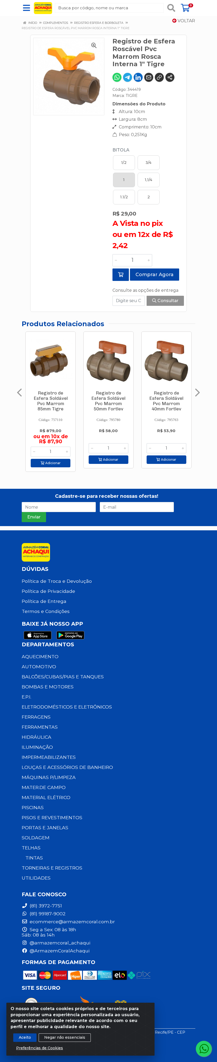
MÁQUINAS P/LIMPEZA (49, 777)
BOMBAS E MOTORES (48, 686)
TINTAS (34, 858)
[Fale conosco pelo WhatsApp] (204, 1049)
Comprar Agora (154, 274)
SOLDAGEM (35, 837)
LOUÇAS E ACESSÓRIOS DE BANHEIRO (67, 767)
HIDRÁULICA (36, 737)
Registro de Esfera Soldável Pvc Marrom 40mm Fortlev (166, 400)
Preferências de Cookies (39, 1048)
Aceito (25, 1037)
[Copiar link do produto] (159, 77)
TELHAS (31, 847)
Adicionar (52, 463)
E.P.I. (26, 697)
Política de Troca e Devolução (57, 581)
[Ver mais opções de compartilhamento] (169, 77)
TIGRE (132, 95)
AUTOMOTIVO (39, 666)
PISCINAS (33, 807)
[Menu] (26, 8)
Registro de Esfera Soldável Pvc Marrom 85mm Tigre (51, 400)
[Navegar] (19, 393)
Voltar (186, 20)
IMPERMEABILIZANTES (49, 757)
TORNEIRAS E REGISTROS (52, 868)
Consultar (167, 300)
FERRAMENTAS (40, 727)
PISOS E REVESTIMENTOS (52, 817)
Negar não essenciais (64, 1037)
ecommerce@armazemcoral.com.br (71, 921)
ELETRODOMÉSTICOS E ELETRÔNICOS (67, 707)
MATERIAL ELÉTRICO (46, 797)
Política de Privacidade (48, 591)
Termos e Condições (46, 611)
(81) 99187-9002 (47, 913)
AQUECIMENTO (40, 656)
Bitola (120, 150)
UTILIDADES (36, 878)
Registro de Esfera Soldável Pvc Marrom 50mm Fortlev (108, 400)
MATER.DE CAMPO (44, 787)
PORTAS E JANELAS (45, 827)
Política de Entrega (44, 601)
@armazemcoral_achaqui (59, 943)
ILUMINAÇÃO (37, 747)
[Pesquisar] (171, 8)
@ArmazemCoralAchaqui (58, 950)
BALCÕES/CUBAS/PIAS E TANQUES (63, 676)
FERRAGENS (36, 717)
